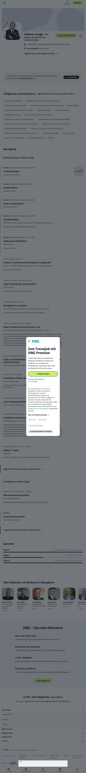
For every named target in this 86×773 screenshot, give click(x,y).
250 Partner (47, 389)
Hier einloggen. (33, 381)
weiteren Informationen (40, 409)
